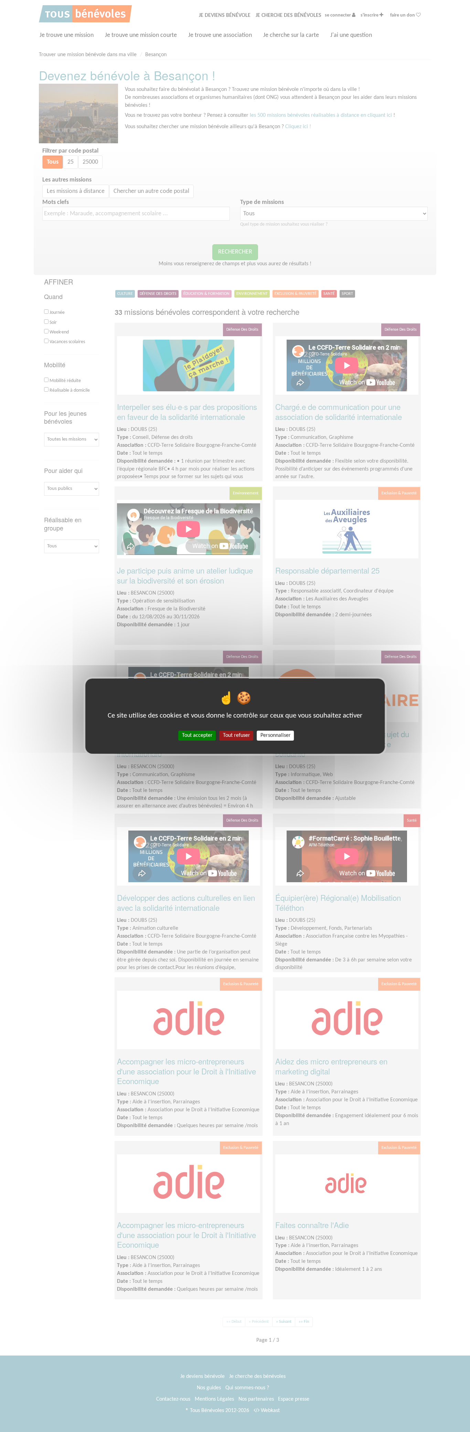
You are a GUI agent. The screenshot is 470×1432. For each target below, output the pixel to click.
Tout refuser (236, 735)
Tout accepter (197, 735)
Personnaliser (275, 735)
